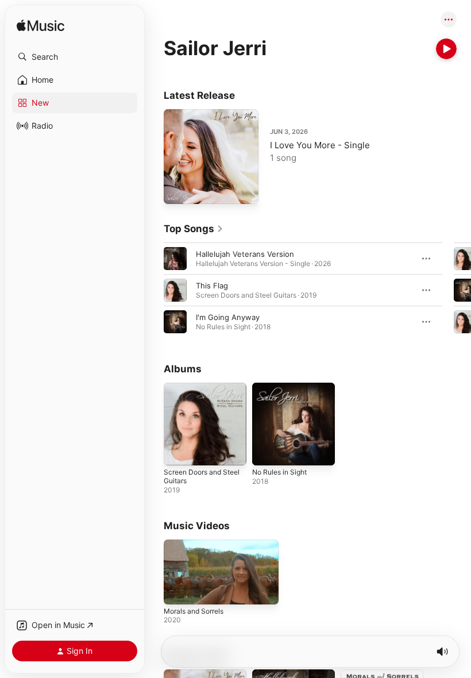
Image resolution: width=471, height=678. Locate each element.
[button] (75, 57)
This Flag (212, 285)
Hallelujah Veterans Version (245, 254)
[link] (193, 228)
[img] (40, 26)
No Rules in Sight (279, 472)
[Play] (446, 48)
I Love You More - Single (320, 145)
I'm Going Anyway (228, 317)
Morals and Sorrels (193, 611)
